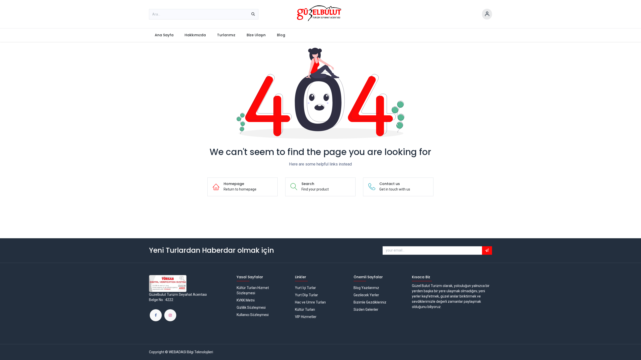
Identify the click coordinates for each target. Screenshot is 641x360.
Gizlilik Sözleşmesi (251, 308)
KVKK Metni (246, 300)
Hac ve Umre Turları (310, 302)
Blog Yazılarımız (366, 288)
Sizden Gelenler (366, 310)
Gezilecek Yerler (366, 295)
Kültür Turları (305, 310)
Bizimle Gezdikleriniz (370, 302)
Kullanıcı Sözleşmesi (253, 315)
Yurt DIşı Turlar (306, 295)
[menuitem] (164, 35)
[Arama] (253, 14)
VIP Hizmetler (305, 317)
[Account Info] (487, 14)
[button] (487, 250)
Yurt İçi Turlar (305, 288)
